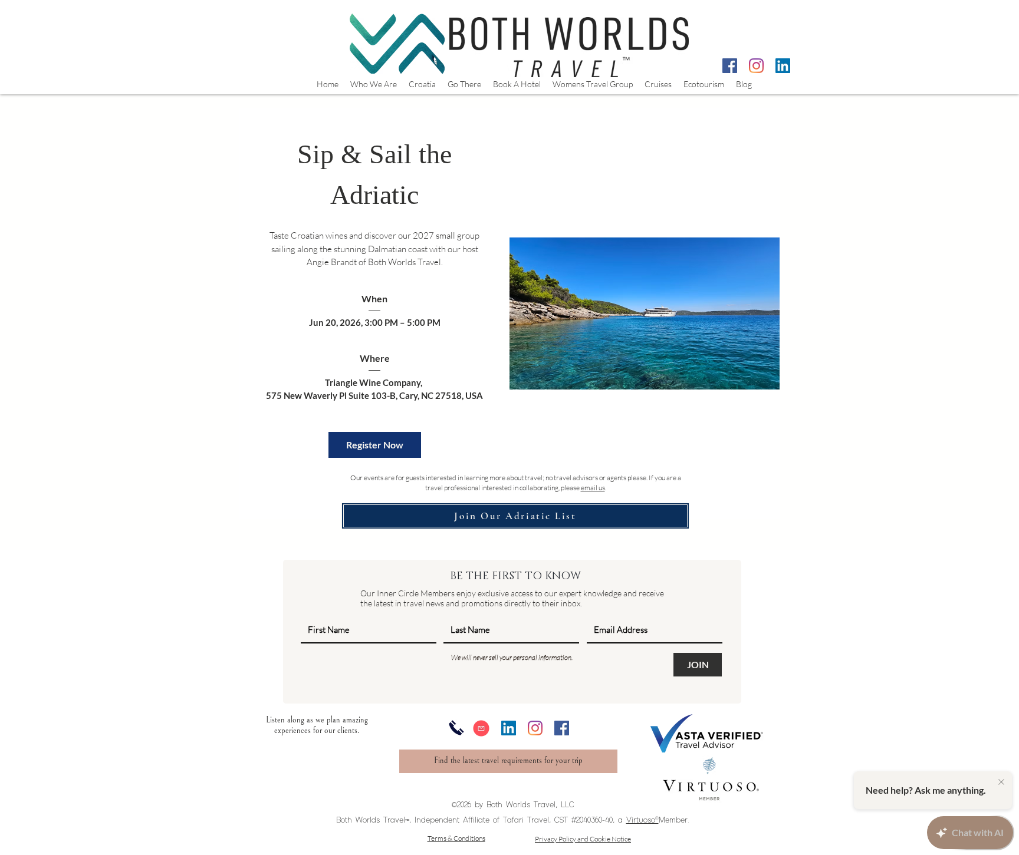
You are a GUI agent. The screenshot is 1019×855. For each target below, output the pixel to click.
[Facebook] (729, 65)
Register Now (374, 444)
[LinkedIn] (782, 65)
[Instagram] (756, 65)
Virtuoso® (642, 820)
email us (593, 487)
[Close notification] (1001, 782)
